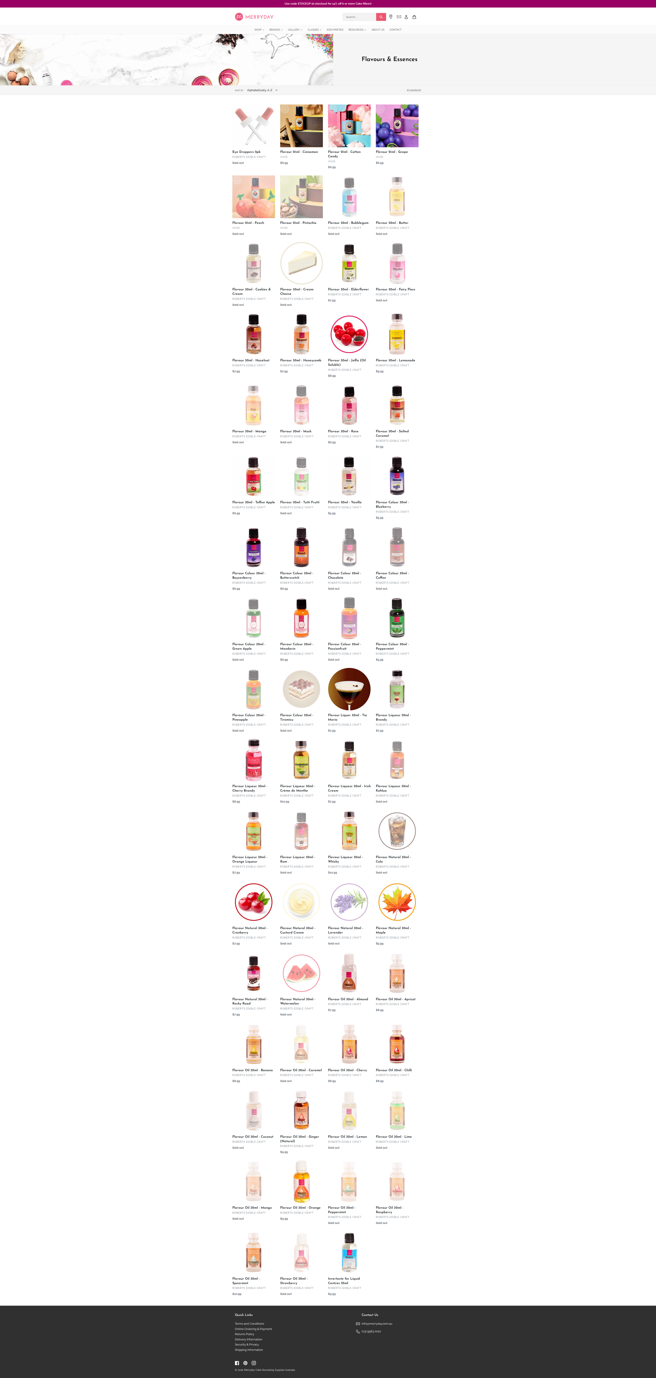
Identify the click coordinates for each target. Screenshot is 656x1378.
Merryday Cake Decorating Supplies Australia (269, 1370)
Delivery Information (248, 1339)
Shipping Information (249, 1349)
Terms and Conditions (249, 1323)
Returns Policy (244, 1334)
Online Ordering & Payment (253, 1329)
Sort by (239, 90)
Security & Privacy (247, 1344)
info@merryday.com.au (377, 1323)
